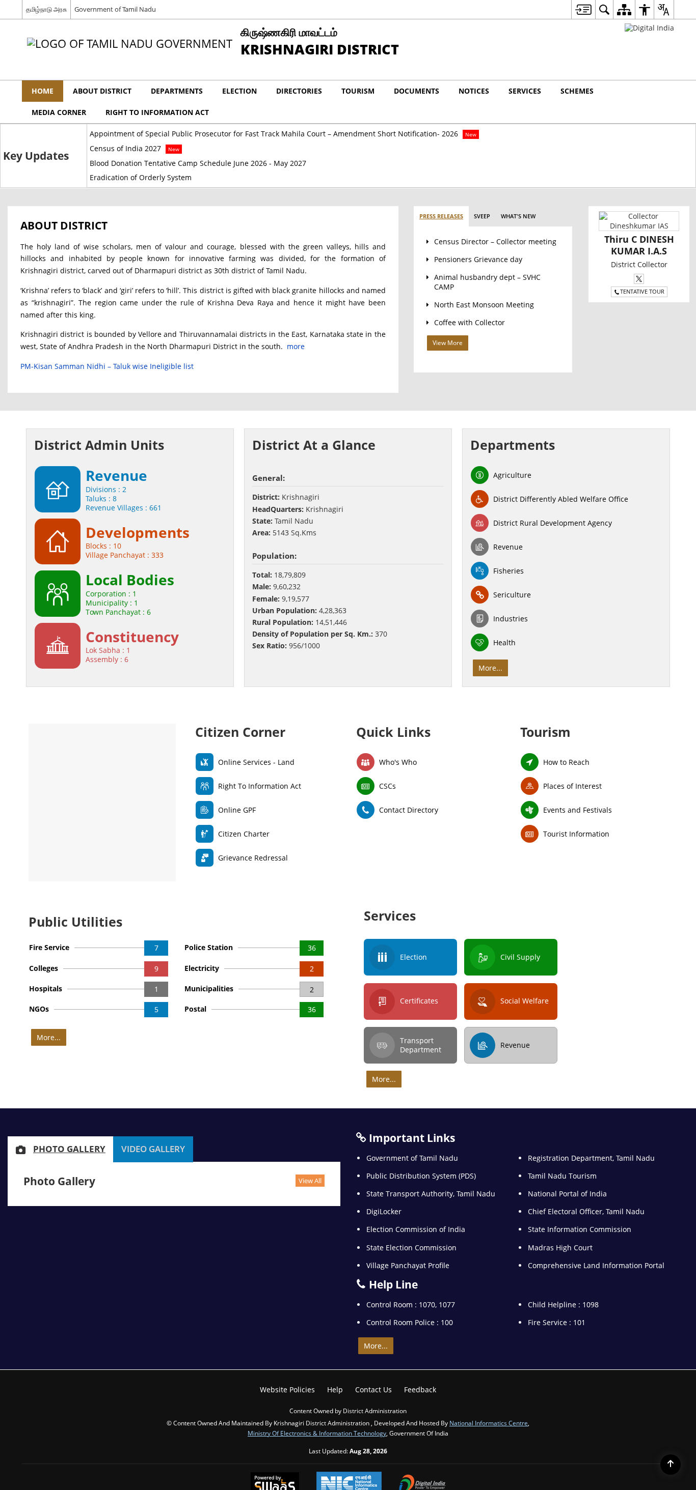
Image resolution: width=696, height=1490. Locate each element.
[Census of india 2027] (348, 745)
